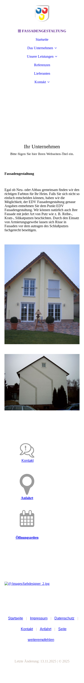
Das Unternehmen (40, 48)
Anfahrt (27, 498)
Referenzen (42, 65)
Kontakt (40, 82)
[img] (42, 13)
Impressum (38, 618)
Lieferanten (42, 73)
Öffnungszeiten (27, 537)
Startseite (42, 39)
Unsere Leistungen (40, 56)
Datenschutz (64, 618)
